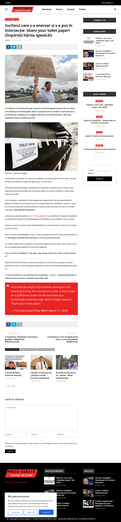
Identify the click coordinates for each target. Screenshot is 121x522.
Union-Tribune (34, 216)
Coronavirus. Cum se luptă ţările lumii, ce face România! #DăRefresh (62, 339)
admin (7, 40)
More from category (46, 349)
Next (14, 386)
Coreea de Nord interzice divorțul (13, 374)
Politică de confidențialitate (16, 482)
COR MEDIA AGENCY (86, 519)
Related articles (12, 349)
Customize (15, 512)
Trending (99, 101)
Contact (8, 3)
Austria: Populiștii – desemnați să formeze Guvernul (105, 53)
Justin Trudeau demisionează (102, 64)
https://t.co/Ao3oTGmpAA (58, 303)
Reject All (30, 512)
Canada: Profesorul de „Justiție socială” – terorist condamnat (41, 375)
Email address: (91, 171)
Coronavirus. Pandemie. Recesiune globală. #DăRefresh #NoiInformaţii (21, 339)
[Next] (89, 84)
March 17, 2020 (58, 310)
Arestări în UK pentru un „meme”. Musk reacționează (66, 375)
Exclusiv (70, 9)
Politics (82, 9)
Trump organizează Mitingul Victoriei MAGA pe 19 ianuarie (104, 503)
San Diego (47, 216)
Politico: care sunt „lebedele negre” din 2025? (104, 40)
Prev (8, 386)
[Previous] (85, 84)
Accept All (46, 512)
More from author (28, 349)
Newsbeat (46, 9)
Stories (59, 9)
